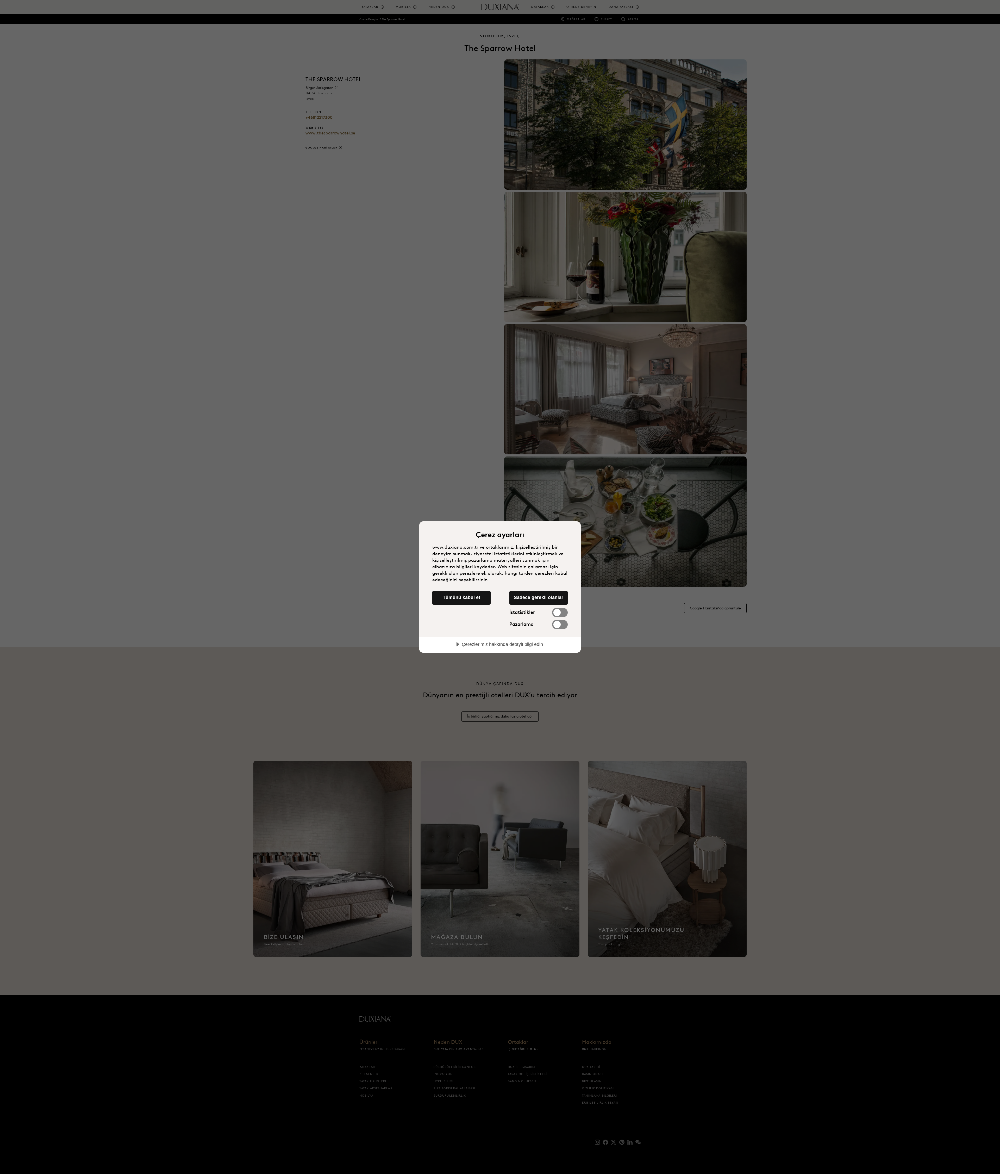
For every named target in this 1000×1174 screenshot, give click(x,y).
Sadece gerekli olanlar (538, 597)
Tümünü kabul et (461, 597)
